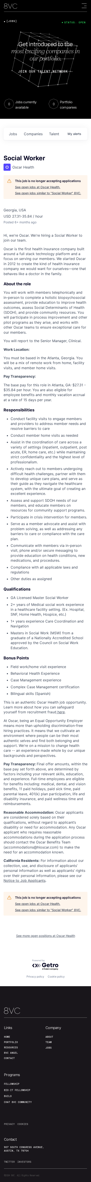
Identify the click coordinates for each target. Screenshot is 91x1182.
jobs (13, 134)
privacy (9, 1124)
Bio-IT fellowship (17, 1090)
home (7, 1036)
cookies (22, 1124)
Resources (11, 1047)
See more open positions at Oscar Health (45, 936)
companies (33, 134)
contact (9, 1058)
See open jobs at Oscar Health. (37, 187)
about (49, 1036)
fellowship (11, 1084)
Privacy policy (35, 976)
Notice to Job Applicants (25, 880)
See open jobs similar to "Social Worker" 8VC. (48, 193)
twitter (9, 1161)
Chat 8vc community (18, 1102)
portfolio (11, 1042)
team (49, 1042)
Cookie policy (56, 976)
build (8, 1096)
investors (24, 1161)
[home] (10, 6)
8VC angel (11, 1052)
